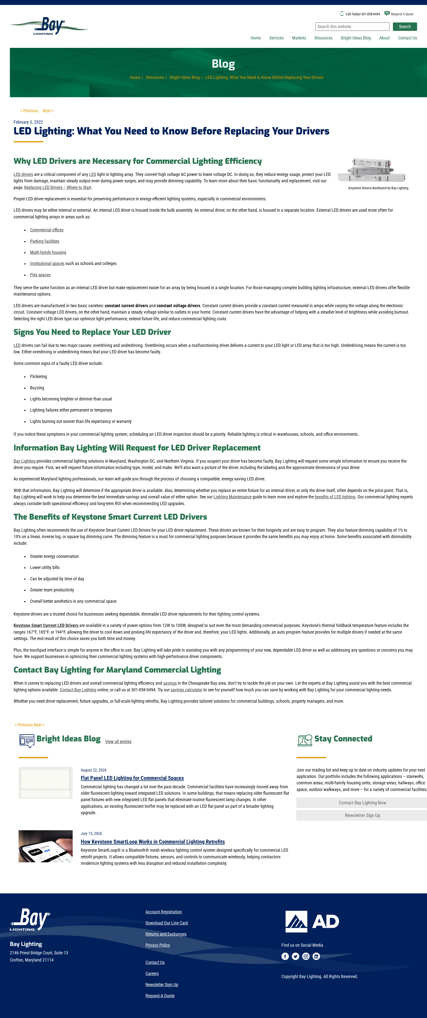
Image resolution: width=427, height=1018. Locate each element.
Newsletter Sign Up (162, 984)
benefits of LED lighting (335, 496)
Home (256, 38)
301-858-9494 (143, 689)
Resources (324, 38)
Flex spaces (40, 274)
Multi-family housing (48, 252)
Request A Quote (402, 14)
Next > (48, 110)
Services (276, 38)
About (384, 38)
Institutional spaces (47, 263)
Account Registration (164, 911)
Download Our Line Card (167, 923)
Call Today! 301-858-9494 (363, 14)
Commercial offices (47, 229)
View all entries (118, 741)
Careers (152, 973)
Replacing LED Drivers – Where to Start (57, 187)
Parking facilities (44, 241)
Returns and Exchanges (166, 934)
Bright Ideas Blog (356, 38)
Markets (299, 38)
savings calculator (186, 689)
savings (170, 683)
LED (92, 174)
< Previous (29, 110)
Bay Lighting (25, 461)
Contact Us (407, 38)
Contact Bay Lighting (78, 689)
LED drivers (23, 174)
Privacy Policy (158, 945)
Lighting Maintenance (233, 496)
